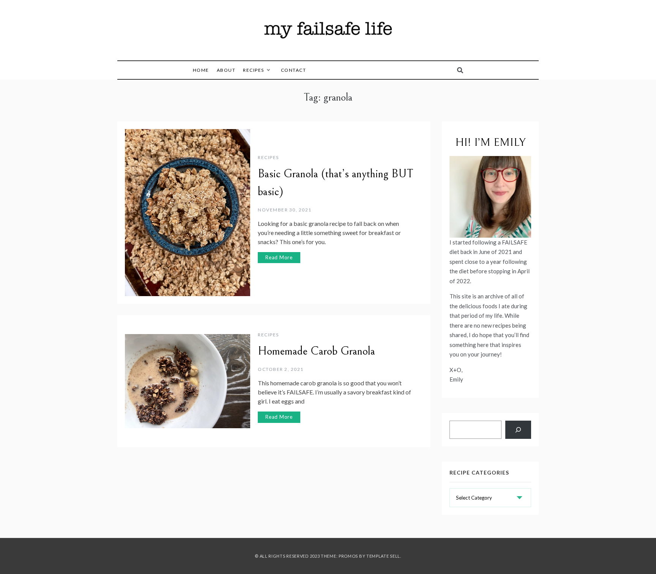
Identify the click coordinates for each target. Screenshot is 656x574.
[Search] (518, 430)
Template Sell (383, 556)
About (226, 70)
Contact (293, 70)
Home (201, 70)
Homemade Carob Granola (316, 351)
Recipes (253, 70)
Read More (279, 257)
